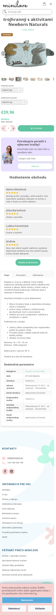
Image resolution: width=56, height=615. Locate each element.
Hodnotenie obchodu (28, 177)
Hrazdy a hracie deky (35, 371)
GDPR (4, 537)
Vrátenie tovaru (9, 518)
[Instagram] (12, 471)
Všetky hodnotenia (28, 262)
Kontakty (6, 490)
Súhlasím (40, 608)
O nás (4, 494)
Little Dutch (28, 30)
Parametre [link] (21, 275)
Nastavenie (27, 600)
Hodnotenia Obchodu (12, 504)
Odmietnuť (14, 608)
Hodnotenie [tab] (38, 275)
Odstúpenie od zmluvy (12, 523)
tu (36, 593)
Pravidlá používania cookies (15, 532)
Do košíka (37, 128)
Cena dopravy (8, 508)
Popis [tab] (6, 275)
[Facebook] (5, 471)
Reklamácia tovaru (10, 513)
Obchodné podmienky (12, 527)
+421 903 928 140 (15, 462)
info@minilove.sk (15, 458)
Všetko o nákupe (9, 499)
